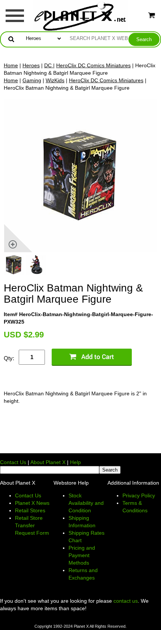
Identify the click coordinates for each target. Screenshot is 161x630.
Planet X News (32, 503)
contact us (125, 601)
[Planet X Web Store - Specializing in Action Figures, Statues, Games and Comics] (80, 15)
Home (11, 65)
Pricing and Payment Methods (82, 555)
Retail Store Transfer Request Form (32, 525)
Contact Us (13, 462)
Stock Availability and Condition (86, 502)
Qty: (9, 358)
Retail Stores (30, 510)
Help (75, 462)
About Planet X (48, 462)
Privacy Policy (138, 495)
